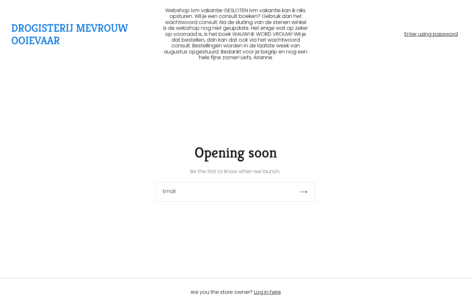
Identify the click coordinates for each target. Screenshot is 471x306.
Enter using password (431, 34)
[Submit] (306, 192)
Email (169, 191)
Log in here (267, 292)
